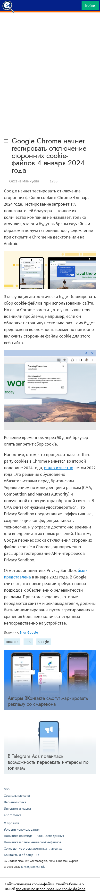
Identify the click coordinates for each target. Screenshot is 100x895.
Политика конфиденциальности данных (34, 836)
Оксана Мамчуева (24, 181)
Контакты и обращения (21, 855)
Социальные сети (17, 795)
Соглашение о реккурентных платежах (33, 848)
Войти (90, 5)
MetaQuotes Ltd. (33, 867)
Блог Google (29, 632)
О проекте (11, 823)
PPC (28, 641)
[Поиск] (76, 6)
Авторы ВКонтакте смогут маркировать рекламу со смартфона (48, 701)
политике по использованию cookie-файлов (50, 888)
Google (43, 641)
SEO (6, 789)
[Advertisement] (50, 24)
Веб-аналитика (15, 802)
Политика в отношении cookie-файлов (32, 842)
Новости (12, 641)
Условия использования (22, 829)
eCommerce (12, 815)
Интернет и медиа (17, 808)
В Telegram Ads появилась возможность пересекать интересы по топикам (48, 762)
